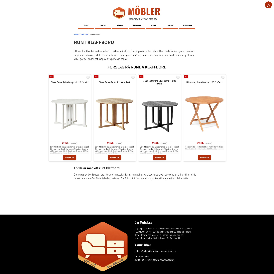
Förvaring (137, 25)
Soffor (103, 25)
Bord (86, 25)
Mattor (170, 25)
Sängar (120, 25)
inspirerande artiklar (143, 231)
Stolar (153, 25)
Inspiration (187, 25)
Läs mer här (69, 157)
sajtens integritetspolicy (163, 259)
